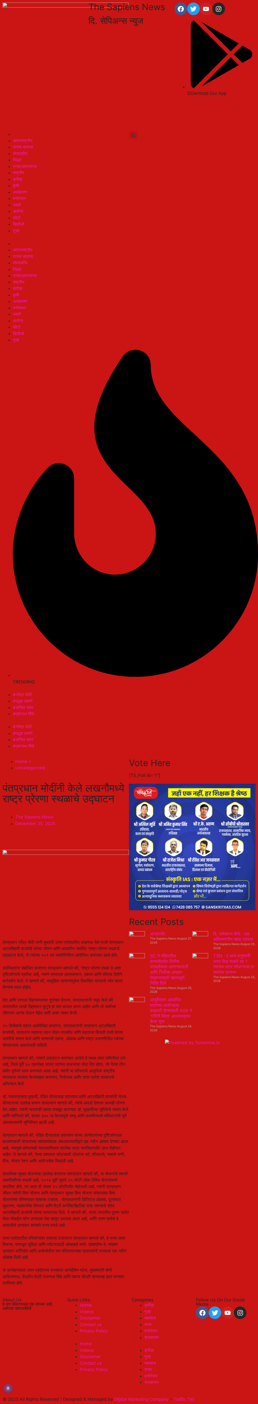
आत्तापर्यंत (157, 934)
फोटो (16, 217)
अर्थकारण (20, 192)
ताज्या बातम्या (23, 147)
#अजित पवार (23, 707)
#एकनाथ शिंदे (23, 713)
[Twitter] (193, 9)
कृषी (16, 185)
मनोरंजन (19, 198)
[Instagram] (218, 9)
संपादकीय (20, 153)
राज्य (147, 1324)
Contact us (91, 1324)
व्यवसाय (150, 1318)
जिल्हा (17, 159)
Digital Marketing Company (142, 1399)
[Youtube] (206, 9)
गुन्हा (16, 230)
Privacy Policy (94, 1330)
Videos (87, 1311)
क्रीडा (17, 179)
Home (86, 1305)
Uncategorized (30, 767)
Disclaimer (90, 1318)
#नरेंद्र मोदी (22, 694)
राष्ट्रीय (18, 172)
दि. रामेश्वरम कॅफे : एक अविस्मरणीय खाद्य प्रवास (233, 936)
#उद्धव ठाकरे (23, 701)
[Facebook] (181, 9)
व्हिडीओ (18, 224)
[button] (133, 135)
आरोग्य (18, 211)
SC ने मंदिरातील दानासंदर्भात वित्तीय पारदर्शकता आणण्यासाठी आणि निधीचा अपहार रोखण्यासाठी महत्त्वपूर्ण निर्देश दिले (169, 969)
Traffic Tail (183, 1399)
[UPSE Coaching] (192, 908)
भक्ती (17, 205)
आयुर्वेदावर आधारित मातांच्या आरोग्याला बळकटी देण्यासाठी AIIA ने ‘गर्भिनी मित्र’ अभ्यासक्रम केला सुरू (171, 1010)
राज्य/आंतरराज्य (25, 166)
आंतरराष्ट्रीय (22, 140)
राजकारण (151, 1337)
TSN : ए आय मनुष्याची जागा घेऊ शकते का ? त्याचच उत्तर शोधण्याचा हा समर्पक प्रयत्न (233, 964)
